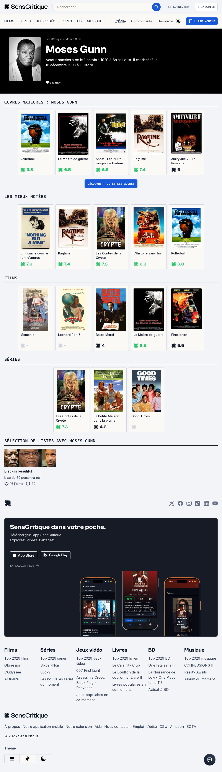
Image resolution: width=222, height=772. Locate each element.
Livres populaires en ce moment (129, 687)
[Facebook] (180, 505)
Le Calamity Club (126, 665)
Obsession (12, 665)
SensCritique (54, 39)
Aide (98, 726)
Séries (48, 650)
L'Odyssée (12, 672)
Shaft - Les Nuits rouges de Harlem (109, 161)
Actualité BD (158, 689)
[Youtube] (215, 505)
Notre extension (78, 726)
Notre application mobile (43, 726)
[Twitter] (171, 505)
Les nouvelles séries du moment (56, 681)
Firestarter (179, 335)
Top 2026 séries (53, 658)
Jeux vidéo (89, 650)
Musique (194, 650)
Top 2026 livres (125, 658)
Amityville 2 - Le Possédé (183, 161)
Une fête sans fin (162, 665)
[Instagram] (189, 505)
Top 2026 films (16, 658)
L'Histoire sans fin (147, 253)
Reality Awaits (195, 672)
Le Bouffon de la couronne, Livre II (127, 675)
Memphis (27, 335)
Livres (119, 650)
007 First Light (88, 670)
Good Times (140, 416)
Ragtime (140, 159)
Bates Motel (105, 335)
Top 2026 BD (159, 658)
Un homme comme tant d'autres (34, 255)
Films (10, 650)
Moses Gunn (73, 39)
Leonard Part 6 (69, 335)
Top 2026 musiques (200, 658)
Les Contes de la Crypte (108, 255)
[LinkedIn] (206, 505)
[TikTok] (197, 505)
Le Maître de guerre (73, 159)
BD (151, 650)
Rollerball (27, 159)
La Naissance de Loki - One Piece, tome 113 (162, 677)
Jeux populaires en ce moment (92, 697)
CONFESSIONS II (198, 665)
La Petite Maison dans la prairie (106, 418)
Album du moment (199, 679)
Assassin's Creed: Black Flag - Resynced (90, 682)
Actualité (11, 679)
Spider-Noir (49, 665)
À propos (12, 726)
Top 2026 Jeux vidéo (88, 661)
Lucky (45, 672)
